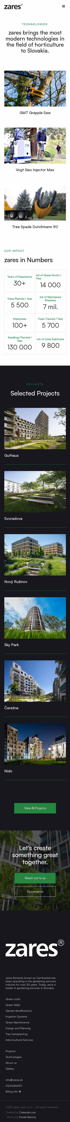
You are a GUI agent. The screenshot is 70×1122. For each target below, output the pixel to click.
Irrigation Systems (16, 1016)
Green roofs (13, 999)
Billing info (12, 1091)
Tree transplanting (16, 1034)
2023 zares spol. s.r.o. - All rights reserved (32, 1107)
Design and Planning (18, 1028)
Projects (10, 1051)
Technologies (14, 1056)
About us (11, 1062)
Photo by (21, 1117)
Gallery (10, 1068)
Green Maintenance (17, 1022)
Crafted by (21, 1112)
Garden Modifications (19, 1010)
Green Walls (13, 1004)
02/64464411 (14, 1085)
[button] (62, 6)
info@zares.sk (14, 1079)
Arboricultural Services (19, 1039)
